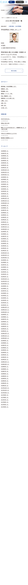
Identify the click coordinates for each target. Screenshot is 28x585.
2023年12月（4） (5, 224)
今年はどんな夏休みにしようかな (9, 133)
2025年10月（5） (5, 174)
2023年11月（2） (5, 226)
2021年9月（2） (5, 286)
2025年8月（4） (5, 179)
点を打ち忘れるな (5, 119)
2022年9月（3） (5, 260)
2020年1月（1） (5, 331)
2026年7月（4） (5, 153)
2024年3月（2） (5, 217)
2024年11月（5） (5, 200)
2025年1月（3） (5, 196)
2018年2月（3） (5, 383)
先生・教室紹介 (6, 96)
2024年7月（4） (5, 210)
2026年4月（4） (5, 160)
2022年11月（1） (5, 255)
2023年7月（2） (5, 236)
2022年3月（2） (5, 272)
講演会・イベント (7, 93)
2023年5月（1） (5, 241)
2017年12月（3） (5, 388)
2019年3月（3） (5, 354)
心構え (4, 100)
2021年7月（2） (5, 290)
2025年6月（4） (5, 184)
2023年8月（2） (5, 234)
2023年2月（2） (5, 248)
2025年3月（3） (5, 191)
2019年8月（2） (5, 343)
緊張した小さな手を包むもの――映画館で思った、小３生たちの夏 (13, 128)
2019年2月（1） (5, 357)
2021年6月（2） (5, 293)
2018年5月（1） (5, 376)
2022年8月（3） (5, 262)
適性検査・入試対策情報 (9, 86)
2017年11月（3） (5, 390)
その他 (4, 108)
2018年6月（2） (5, 373)
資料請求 (10, 1)
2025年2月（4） (5, 193)
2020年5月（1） (5, 324)
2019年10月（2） (5, 338)
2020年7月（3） (5, 319)
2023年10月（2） (5, 229)
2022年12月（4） (5, 253)
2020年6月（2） (5, 321)
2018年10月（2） (5, 364)
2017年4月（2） (5, 407)
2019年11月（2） (5, 336)
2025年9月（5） (5, 177)
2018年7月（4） (5, 371)
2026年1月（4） (5, 167)
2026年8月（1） (5, 151)
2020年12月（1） (5, 307)
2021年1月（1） (5, 305)
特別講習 (5, 91)
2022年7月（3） (5, 264)
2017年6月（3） (5, 402)
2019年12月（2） (5, 333)
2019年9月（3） (5, 340)
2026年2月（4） (5, 165)
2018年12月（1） (5, 362)
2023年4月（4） (5, 243)
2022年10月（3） (5, 257)
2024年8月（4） (5, 207)
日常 (4, 105)
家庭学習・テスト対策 (8, 98)
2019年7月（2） (5, 345)
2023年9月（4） (5, 231)
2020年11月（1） (5, 309)
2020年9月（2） (5, 314)
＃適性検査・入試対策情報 (15, 26)
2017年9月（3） (5, 395)
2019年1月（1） (5, 359)
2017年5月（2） (5, 404)
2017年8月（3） (5, 397)
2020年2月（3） (5, 328)
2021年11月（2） (5, 281)
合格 (4, 103)
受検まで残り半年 (5, 123)
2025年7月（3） (5, 181)
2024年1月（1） (5, 222)
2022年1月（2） (5, 276)
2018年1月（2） (5, 385)
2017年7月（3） (5, 399)
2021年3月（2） (5, 300)
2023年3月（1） (5, 245)
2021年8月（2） (5, 288)
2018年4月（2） (5, 378)
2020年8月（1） (5, 317)
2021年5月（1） (5, 295)
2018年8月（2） (5, 369)
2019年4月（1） (5, 352)
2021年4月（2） (5, 298)
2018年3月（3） (5, 381)
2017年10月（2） (5, 392)
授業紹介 (5, 89)
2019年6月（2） (5, 347)
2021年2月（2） (5, 302)
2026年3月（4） (5, 163)
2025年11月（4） (5, 172)
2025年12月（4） (5, 170)
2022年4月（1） (5, 269)
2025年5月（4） (5, 186)
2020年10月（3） (5, 312)
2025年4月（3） (5, 189)
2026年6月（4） (5, 155)
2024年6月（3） (5, 212)
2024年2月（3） (5, 219)
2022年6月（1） (5, 267)
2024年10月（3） (5, 203)
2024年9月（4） (5, 205)
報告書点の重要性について (7, 138)
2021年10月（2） (5, 283)
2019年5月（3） (5, 350)
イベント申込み (19, 1)
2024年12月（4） (5, 198)
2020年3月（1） (5, 326)
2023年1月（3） (5, 250)
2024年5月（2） (5, 215)
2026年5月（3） (5, 158)
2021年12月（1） (5, 279)
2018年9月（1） (5, 366)
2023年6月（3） (5, 238)
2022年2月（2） (5, 274)
